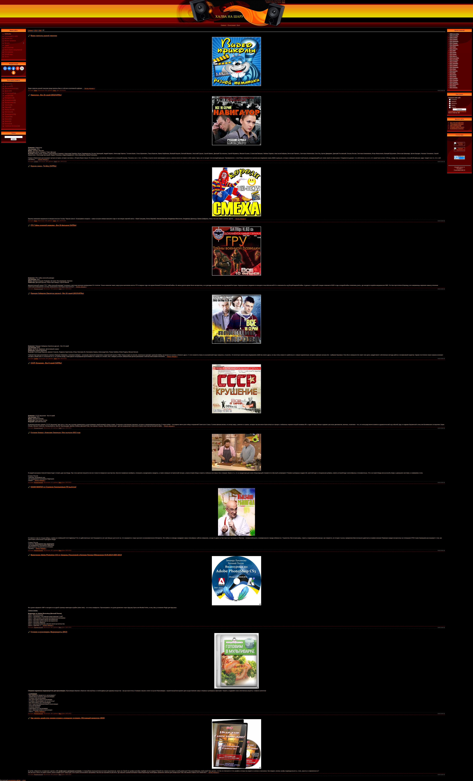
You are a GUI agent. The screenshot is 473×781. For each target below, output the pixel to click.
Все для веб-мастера (457, 122)
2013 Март (453, 69)
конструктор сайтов (14, 780)
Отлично (454, 99)
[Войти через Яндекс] (17, 68)
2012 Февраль (454, 45)
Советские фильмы (11, 126)
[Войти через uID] (5, 68)
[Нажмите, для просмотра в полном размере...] (236, 37)
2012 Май (453, 50)
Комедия (7, 95)
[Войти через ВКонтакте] (9, 68)
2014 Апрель (453, 87)
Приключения (9, 102)
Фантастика (8, 109)
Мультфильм (9, 100)
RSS (283, 2)
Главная (223, 25)
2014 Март (453, 85)
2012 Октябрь (454, 59)
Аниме (7, 121)
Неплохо (454, 103)
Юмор (6, 119)
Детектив (7, 86)
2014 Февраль (454, 84)
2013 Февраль (454, 67)
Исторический (9, 93)
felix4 (54, 90)
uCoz (24, 780)
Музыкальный (9, 114)
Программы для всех (457, 124)
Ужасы (7, 107)
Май (40, 30)
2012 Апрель (453, 48)
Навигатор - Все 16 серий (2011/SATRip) (46, 95)
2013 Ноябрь (454, 78)
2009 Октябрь (454, 35)
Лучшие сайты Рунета (457, 127)
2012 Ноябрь (454, 61)
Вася (60, 482)
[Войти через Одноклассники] (13, 73)
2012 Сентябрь (454, 58)
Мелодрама (8, 98)
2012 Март (453, 47)
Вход (238, 25)
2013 (35, 30)
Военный (7, 123)
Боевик (7, 84)
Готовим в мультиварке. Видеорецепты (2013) (49, 632)
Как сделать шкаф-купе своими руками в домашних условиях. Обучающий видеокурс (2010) (68, 718)
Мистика (7, 112)
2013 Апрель (453, 71)
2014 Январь (454, 82)
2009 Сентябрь (454, 34)
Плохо (453, 105)
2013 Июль (453, 76)
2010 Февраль (454, 41)
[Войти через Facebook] (13, 68)
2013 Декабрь (454, 80)
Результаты (452, 111)
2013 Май (453, 72)
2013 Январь (454, 65)
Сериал (7, 116)
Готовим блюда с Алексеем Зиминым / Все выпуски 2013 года (55, 432)
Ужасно (453, 107)
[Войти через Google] (22, 68)
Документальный (10, 88)
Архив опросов (461, 111)
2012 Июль (453, 54)
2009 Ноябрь (454, 37)
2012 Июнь (453, 52)
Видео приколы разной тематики (44, 36)
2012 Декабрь (454, 63)
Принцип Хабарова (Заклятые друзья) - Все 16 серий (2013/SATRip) (57, 293)
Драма (7, 91)
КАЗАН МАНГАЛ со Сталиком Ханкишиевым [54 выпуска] (53, 487)
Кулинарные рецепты (457, 128)
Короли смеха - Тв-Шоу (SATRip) (43, 166)
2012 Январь (454, 43)
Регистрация (232, 25)
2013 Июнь (453, 74)
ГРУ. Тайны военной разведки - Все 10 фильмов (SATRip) (53, 225)
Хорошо (453, 101)
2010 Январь (454, 39)
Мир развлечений (455, 125)
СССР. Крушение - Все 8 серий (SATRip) (46, 363)
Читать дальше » (89, 88)
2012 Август (453, 56)
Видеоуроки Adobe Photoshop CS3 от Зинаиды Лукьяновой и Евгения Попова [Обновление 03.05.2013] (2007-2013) (76, 555)
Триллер (7, 105)
